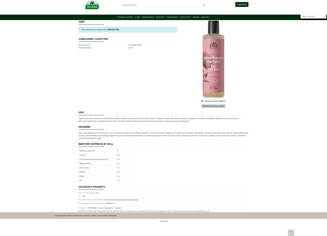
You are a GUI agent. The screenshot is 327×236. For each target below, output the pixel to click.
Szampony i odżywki (112, 208)
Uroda (100, 208)
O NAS (137, 17)
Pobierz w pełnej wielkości (214, 101)
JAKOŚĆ (196, 17)
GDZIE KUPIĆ (185, 17)
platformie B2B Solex (110, 215)
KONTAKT (205, 17)
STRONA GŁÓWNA (125, 17)
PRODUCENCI (172, 17)
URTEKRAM (92, 208)
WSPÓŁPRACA (148, 17)
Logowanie (242, 4)
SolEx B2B (164, 221)
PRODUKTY (160, 17)
